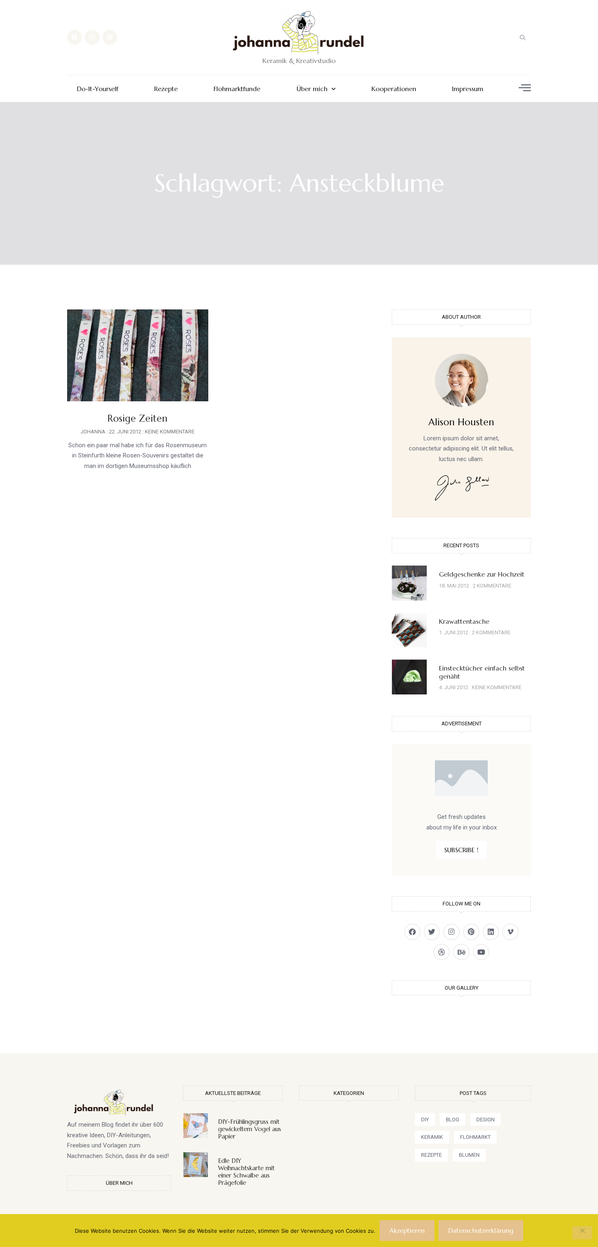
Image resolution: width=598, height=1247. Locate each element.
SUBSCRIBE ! (461, 850)
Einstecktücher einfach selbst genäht (482, 672)
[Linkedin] (491, 932)
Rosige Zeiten (137, 418)
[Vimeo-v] (510, 932)
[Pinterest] (110, 37)
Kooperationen (393, 89)
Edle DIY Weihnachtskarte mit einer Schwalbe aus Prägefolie (246, 1171)
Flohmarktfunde (237, 89)
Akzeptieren (407, 1230)
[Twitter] (432, 932)
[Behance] (461, 952)
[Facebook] (74, 37)
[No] (582, 1232)
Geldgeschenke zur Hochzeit (481, 574)
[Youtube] (481, 952)
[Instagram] (92, 37)
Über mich (312, 89)
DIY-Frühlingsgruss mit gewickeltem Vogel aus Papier (249, 1129)
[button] (523, 37)
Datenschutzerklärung (480, 1230)
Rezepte (166, 89)
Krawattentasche (464, 621)
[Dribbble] (442, 952)
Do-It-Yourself (97, 89)
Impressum (467, 89)
